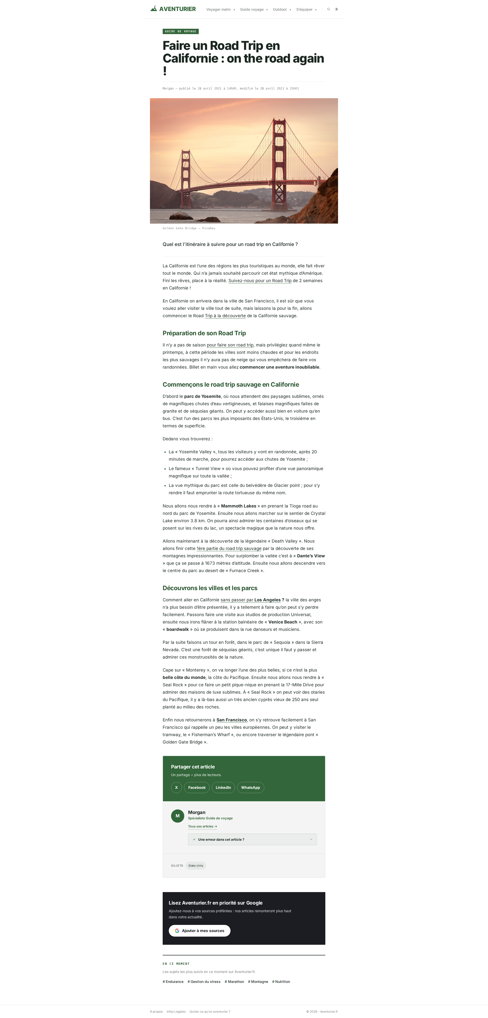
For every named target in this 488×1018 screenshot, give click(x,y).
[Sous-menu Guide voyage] (267, 9)
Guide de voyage (181, 31)
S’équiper (304, 9)
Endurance (175, 981)
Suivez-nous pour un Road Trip (260, 280)
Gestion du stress (206, 981)
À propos (156, 1011)
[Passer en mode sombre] (336, 9)
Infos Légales (176, 1011)
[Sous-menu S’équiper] (316, 9)
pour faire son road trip (230, 344)
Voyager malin (218, 9)
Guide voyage (252, 9)
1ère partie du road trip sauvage (229, 548)
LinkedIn (223, 787)
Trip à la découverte (225, 315)
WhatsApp (250, 787)
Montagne (259, 981)
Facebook (197, 787)
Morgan (168, 88)
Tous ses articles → (202, 826)
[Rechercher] (328, 9)
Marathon (236, 981)
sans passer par (251, 599)
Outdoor (280, 9)
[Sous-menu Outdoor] (290, 9)
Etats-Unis (196, 865)
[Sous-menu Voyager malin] (234, 9)
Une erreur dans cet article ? (221, 839)
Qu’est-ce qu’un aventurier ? (210, 1011)
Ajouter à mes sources (203, 930)
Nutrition (282, 981)
